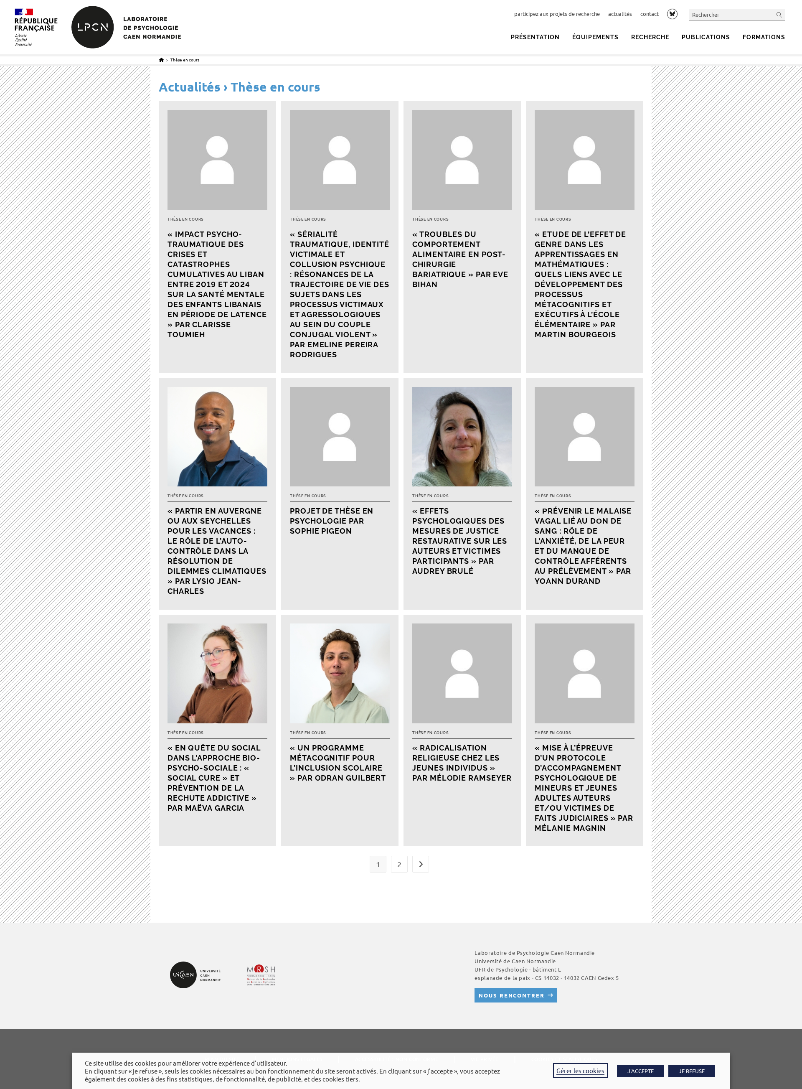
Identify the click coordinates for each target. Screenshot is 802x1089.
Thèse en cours (184, 59)
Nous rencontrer (511, 995)
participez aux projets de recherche (557, 13)
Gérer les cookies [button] (580, 1070)
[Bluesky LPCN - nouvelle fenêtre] (672, 13)
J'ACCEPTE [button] (640, 1070)
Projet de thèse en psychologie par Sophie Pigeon (331, 520)
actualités (620, 13)
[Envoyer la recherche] (779, 14)
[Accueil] (161, 59)
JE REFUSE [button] (692, 1070)
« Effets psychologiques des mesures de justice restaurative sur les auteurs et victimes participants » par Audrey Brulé (459, 540)
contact (649, 13)
